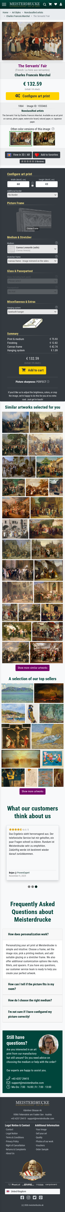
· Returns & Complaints (15, 1149)
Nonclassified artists (33, 12)
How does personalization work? (28, 934)
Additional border (14, 191)
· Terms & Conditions (14, 1137)
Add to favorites (48, 154)
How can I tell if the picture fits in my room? (31, 986)
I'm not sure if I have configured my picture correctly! (30, 1014)
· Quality (38, 1137)
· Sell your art (41, 1133)
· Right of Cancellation (15, 1145)
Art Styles (16, 12)
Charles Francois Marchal (18, 16)
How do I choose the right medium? (30, 1000)
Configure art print (35, 96)
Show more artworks (32, 791)
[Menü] (4, 4)
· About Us (9, 1153)
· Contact (9, 1129)
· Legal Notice (11, 1133)
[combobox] (32, 195)
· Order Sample (41, 1149)
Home (5, 12)
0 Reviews (39, 161)
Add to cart (35, 370)
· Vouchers (40, 1145)
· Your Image (41, 1129)
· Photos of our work (44, 1141)
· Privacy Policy (12, 1141)
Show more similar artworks (32, 667)
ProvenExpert (25, 872)
